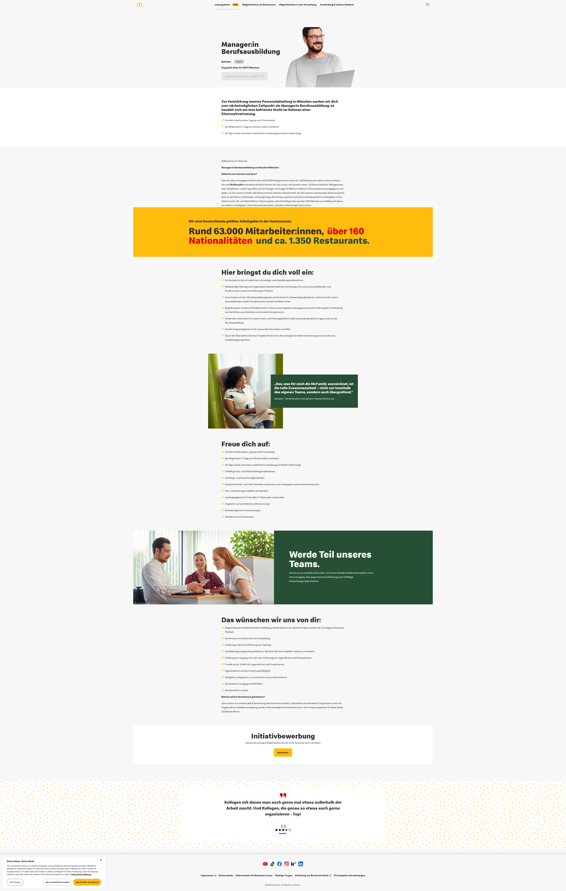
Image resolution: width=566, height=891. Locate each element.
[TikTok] (272, 863)
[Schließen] (101, 859)
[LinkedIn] (300, 863)
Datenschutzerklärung (81, 874)
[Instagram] (286, 863)
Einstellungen (15, 882)
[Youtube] (265, 863)
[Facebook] (279, 863)
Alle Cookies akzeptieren (87, 882)
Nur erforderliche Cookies (58, 882)
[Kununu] (293, 863)
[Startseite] (141, 4)
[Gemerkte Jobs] (428, 4)
